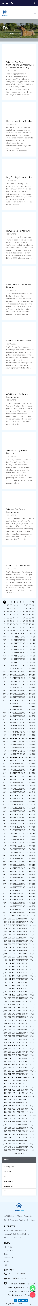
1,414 (25, 1080)
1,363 (13, 1061)
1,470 (25, 1103)
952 (8, 903)
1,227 (13, 1008)
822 (8, 862)
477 (23, 751)
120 (33, 637)
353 (11, 713)
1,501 (21, 1115)
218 (27, 669)
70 (33, 621)
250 (33, 678)
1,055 (29, 938)
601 (4, 792)
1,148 (17, 976)
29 (30, 608)
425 (17, 735)
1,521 (5, 1125)
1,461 (21, 1099)
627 (23, 798)
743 (11, 836)
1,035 (13, 932)
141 (4, 646)
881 (4, 881)
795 (17, 852)
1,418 (9, 1084)
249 (30, 678)
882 (8, 881)
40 (33, 612)
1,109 (21, 960)
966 (20, 906)
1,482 (9, 1109)
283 (11, 691)
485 (17, 754)
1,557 (21, 1137)
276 (20, 688)
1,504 (33, 1115)
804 (14, 856)
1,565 (21, 1141)
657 (23, 808)
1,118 (25, 963)
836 (20, 865)
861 (4, 875)
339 (30, 707)
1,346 (9, 1055)
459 (30, 745)
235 (17, 675)
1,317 (21, 1042)
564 (14, 779)
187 (23, 659)
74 (14, 624)
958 (27, 903)
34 (14, 612)
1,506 (9, 1118)
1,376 (33, 1065)
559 (30, 776)
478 (27, 751)
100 (33, 631)
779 (30, 846)
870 (33, 875)
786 (20, 849)
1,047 (29, 935)
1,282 (9, 1030)
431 (4, 738)
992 (7, 916)
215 (17, 669)
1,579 (13, 1147)
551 (4, 776)
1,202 (9, 998)
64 (14, 621)
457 (23, 745)
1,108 (17, 960)
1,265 (5, 1023)
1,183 (29, 989)
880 (33, 878)
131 (4, 643)
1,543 (29, 1131)
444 (14, 741)
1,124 (17, 966)
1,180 (17, 989)
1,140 (17, 973)
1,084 (17, 951)
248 (27, 678)
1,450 (9, 1096)
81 (5, 627)
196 (20, 662)
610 (33, 792)
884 (14, 881)
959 (30, 903)
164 (14, 653)
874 (14, 878)
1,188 (17, 992)
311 (4, 700)
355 (17, 713)
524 (14, 767)
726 (20, 830)
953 (11, 903)
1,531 (13, 1128)
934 (14, 897)
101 (4, 634)
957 (23, 903)
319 (30, 700)
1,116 (17, 963)
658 (27, 808)
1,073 (5, 947)
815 (17, 859)
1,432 (33, 1087)
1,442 (9, 1093)
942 (8, 900)
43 (11, 615)
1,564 (17, 1141)
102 (8, 634)
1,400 (33, 1074)
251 (4, 681)
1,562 (9, 1141)
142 (8, 646)
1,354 (9, 1058)
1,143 (29, 973)
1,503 (29, 1115)
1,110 (25, 960)
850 (33, 868)
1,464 (33, 1099)
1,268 (17, 1023)
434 (14, 738)
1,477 (21, 1106)
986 (20, 913)
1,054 (25, 938)
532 (8, 770)
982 (8, 913)
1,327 (29, 1046)
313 (11, 700)
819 (30, 859)
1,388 (17, 1071)
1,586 (9, 1150)
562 (8, 779)
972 (8, 909)
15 (17, 605)
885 (17, 881)
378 (27, 719)
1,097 (5, 957)
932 (8, 897)
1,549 (21, 1134)
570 (33, 779)
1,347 (13, 1055)
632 (8, 802)
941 (4, 900)
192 (8, 662)
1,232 (33, 1008)
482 (8, 754)
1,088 (33, 951)
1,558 (25, 1137)
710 (33, 824)
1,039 (29, 932)
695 (17, 821)
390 (33, 722)
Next (20, 1153)
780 (33, 846)
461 (4, 748)
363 (11, 716)
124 (14, 640)
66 (21, 621)
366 (20, 716)
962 (8, 906)
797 (23, 852)
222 (8, 672)
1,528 (33, 1125)
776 (20, 846)
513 (11, 764)
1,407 (29, 1077)
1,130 (9, 970)
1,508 (17, 1118)
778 (27, 846)
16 (21, 605)
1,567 (29, 1141)
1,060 (17, 941)
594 (14, 789)
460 (33, 745)
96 (21, 631)
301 (4, 697)
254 (14, 681)
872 (8, 878)
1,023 (29, 925)
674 (14, 814)
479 (30, 751)
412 (8, 732)
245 (17, 678)
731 (4, 833)
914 (14, 890)
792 (8, 852)
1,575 (29, 1144)
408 (27, 729)
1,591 (29, 1150)
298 (27, 694)
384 (14, 722)
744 (14, 836)
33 (11, 612)
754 (14, 840)
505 (17, 760)
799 (30, 852)
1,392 (33, 1071)
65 (17, 621)
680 (33, 814)
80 (33, 624)
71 (5, 624)
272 (8, 688)
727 (23, 830)
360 (33, 713)
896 (20, 884)
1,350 (25, 1055)
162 (8, 653)
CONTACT (9, 1270)
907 (23, 887)
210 (33, 665)
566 (20, 779)
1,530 (9, 1128)
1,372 (17, 1065)
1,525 (21, 1125)
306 (20, 697)
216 (20, 669)
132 (8, 643)
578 (27, 783)
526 (20, 767)
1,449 (5, 1096)
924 (14, 894)
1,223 (29, 1004)
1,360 (33, 1058)
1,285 (21, 1030)
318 (27, 700)
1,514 (9, 1122)
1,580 (17, 1147)
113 (11, 637)
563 (11, 779)
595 (17, 789)
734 (14, 833)
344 (14, 710)
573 (11, 783)
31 (5, 612)
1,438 (25, 1090)
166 (20, 653)
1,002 (9, 919)
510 (33, 760)
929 (30, 894)
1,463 (29, 1099)
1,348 (17, 1055)
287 (23, 691)
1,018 (9, 925)
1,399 (29, 1074)
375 (17, 719)
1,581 (21, 1147)
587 (23, 786)
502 (8, 760)
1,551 (29, 1134)
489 (30, 754)
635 (17, 802)
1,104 (33, 957)
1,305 (5, 1039)
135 (17, 643)
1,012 (17, 922)
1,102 (25, 957)
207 (23, 665)
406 (20, 729)
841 (4, 868)
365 (17, 716)
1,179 (13, 989)
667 (23, 811)
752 (8, 840)
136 (20, 643)
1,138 (9, 973)
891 (4, 884)
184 (14, 659)
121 (4, 640)
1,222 (25, 1004)
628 (27, 798)
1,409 (5, 1080)
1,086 (25, 951)
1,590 (25, 1150)
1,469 (21, 1103)
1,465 (5, 1103)
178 (27, 656)
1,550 (25, 1134)
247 (23, 678)
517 (23, 764)
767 (23, 843)
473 (11, 751)
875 (17, 878)
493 (11, 757)
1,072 (33, 944)
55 (17, 618)
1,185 (5, 992)
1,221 (21, 1004)
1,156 (17, 979)
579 (30, 783)
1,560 (33, 1137)
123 (11, 640)
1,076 (17, 947)
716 (20, 827)
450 (33, 741)
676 (20, 814)
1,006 (25, 919)
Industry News (9, 1167)
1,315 (13, 1042)
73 (11, 624)
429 (30, 735)
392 (8, 726)
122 (8, 640)
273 (11, 688)
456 (20, 745)
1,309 (21, 1039)
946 (20, 900)
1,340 (17, 1052)
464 (14, 748)
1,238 (25, 1011)
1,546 (9, 1134)
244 (14, 678)
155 (17, 650)
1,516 (17, 1122)
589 (30, 786)
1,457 (5, 1099)
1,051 (13, 938)
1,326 (25, 1046)
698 (27, 821)
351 (4, 713)
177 (23, 656)
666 (20, 811)
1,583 (29, 1147)
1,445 (21, 1093)
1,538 (9, 1131)
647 (23, 805)
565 (17, 779)
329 (30, 703)
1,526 (25, 1125)
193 (11, 662)
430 (33, 735)
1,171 (13, 985)
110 (33, 634)
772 (8, 846)
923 (11, 894)
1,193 (5, 995)
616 (20, 795)
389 (30, 722)
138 (27, 643)
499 (30, 757)
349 (30, 710)
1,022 (25, 925)
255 (17, 681)
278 (27, 688)
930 (33, 894)
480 (33, 751)
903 (11, 887)
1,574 (25, 1144)
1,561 (5, 1141)
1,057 (5, 941)
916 (20, 890)
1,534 (25, 1128)
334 (14, 707)
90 (33, 627)
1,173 (21, 985)
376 (20, 719)
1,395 (13, 1074)
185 (17, 659)
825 (17, 862)
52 (8, 618)
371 (4, 719)
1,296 (33, 1033)
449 (30, 741)
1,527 (29, 1125)
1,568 (33, 1141)
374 (14, 719)
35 (17, 612)
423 (11, 735)
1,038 (25, 932)
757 (23, 840)
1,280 (33, 1027)
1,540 (17, 1131)
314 (14, 700)
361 (4, 716)
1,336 (33, 1049)
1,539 (13, 1131)
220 (33, 669)
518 (27, 764)
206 (20, 665)
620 (33, 795)
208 (27, 665)
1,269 (21, 1023)
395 (17, 726)
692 (8, 821)
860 (33, 871)
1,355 (13, 1058)
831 (4, 865)
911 (4, 890)
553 (11, 776)
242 (8, 678)
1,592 (33, 1150)
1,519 (29, 1122)
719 (30, 827)
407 (23, 729)
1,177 (5, 989)
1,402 (9, 1077)
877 (23, 878)
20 (33, 605)
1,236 (17, 1011)
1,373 (21, 1065)
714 (14, 827)
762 (8, 843)
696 (20, 821)
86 (21, 627)
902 (8, 887)
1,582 (25, 1147)
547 (23, 773)
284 (14, 691)
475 (17, 751)
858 (27, 871)
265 (17, 684)
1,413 (21, 1080)
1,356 (17, 1058)
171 (4, 656)
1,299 (13, 1036)
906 (20, 887)
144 (14, 646)
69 (30, 621)
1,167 (29, 982)
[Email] (32, 1295)
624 (14, 798)
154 (14, 650)
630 (33, 798)
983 (11, 913)
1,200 (33, 995)
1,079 (29, 947)
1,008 (33, 919)
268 (27, 684)
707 (23, 824)
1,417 (5, 1084)
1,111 (29, 960)
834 (14, 865)
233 (11, 675)
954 (14, 903)
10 (33, 602)
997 (23, 916)
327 (23, 703)
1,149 (21, 976)
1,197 (21, 995)
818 (27, 859)
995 (17, 916)
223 (11, 672)
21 (5, 608)
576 (20, 783)
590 (33, 786)
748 (27, 836)
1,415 (29, 1080)
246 (20, 678)
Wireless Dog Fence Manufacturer (15, 510)
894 (14, 884)
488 (27, 754)
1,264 (33, 1020)
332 (8, 707)
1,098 (9, 957)
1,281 (5, 1030)
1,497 (5, 1115)
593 (11, 789)
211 (4, 669)
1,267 (13, 1023)
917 (23, 890)
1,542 (25, 1131)
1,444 (17, 1093)
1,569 (5, 1144)
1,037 (21, 932)
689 (30, 817)
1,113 (5, 963)
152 (8, 650)
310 (33, 697)
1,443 (13, 1093)
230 (33, 672)
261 (4, 684)
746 (20, 836)
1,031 (29, 928)
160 (33, 650)
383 (11, 722)
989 (30, 913)
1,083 (13, 951)
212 (8, 669)
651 (4, 808)
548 (27, 773)
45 (17, 615)
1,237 (21, 1011)
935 (17, 897)
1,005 (21, 919)
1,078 (25, 947)
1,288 (33, 1030)
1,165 (21, 982)
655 (17, 808)
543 (11, 773)
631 (4, 802)
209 (30, 665)
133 (11, 643)
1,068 (17, 944)
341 (4, 710)
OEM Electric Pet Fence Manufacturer (17, 395)
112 (8, 637)
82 (8, 627)
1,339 (13, 1052)
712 (8, 827)
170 (33, 653)
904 (14, 887)
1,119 (29, 963)
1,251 (13, 1017)
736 (20, 833)
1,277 (21, 1027)
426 (20, 735)
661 (4, 811)
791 (4, 852)
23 (11, 608)
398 (27, 726)
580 (33, 783)
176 (20, 656)
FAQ (5, 1176)
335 (17, 707)
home (7, 1243)
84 (14, 627)
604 (14, 792)
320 (33, 700)
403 (11, 729)
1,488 (33, 1109)
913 (11, 890)
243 (11, 678)
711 (4, 827)
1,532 (17, 1128)
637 (23, 802)
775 (17, 846)
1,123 (13, 966)
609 (30, 792)
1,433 (5, 1090)
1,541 (21, 1131)
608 (27, 792)
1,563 (13, 1141)
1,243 (13, 1014)
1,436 (17, 1090)
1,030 (25, 928)
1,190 (25, 992)
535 (17, 770)
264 (14, 684)
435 (17, 738)
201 (4, 665)
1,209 (5, 1001)
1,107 (13, 960)
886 (20, 881)
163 (11, 653)
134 (14, 643)
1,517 (21, 1122)
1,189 (21, 992)
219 (30, 669)
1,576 (33, 1144)
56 (21, 618)
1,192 (33, 992)
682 (8, 817)
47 (24, 615)
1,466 (9, 1103)
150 (33, 646)
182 (8, 659)
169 (30, 653)
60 (33, 618)
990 (33, 913)
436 (20, 738)
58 (27, 618)
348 (27, 710)
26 (21, 608)
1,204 (17, 998)
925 (17, 894)
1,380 (17, 1068)
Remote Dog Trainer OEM (18, 231)
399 (30, 726)
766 (20, 843)
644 (14, 805)
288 (27, 691)
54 (14, 618)
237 (23, 675)
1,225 (5, 1008)
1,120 (33, 963)
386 (20, 722)
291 (4, 694)
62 (8, 621)
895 (17, 884)
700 (33, 821)
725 (17, 830)
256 (20, 681)
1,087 (29, 951)
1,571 (13, 1144)
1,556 (17, 1137)
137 (23, 643)
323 (11, 703)
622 (8, 798)
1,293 (21, 1033)
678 (27, 814)
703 (11, 824)
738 (27, 833)
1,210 (9, 1001)
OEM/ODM (8, 1250)
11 (5, 605)
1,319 (29, 1042)
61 (5, 621)
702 (8, 824)
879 (30, 878)
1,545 (5, 1134)
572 (8, 783)
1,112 (33, 960)
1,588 (17, 1150)
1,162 (9, 982)
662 (8, 811)
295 (17, 694)
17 (24, 605)
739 (30, 833)
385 (17, 722)
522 (8, 767)
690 (33, 817)
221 (4, 672)
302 (8, 697)
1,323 (13, 1046)
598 (27, 789)
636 (20, 802)
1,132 (17, 970)
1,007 (29, 919)
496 (20, 757)
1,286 (25, 1030)
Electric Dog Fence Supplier (19, 565)
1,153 (5, 979)
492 (8, 757)
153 (11, 650)
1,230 (25, 1008)
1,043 (13, 935)
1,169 (5, 985)
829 (30, 862)
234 (14, 675)
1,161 (5, 982)
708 (27, 824)
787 (23, 849)
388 (27, 722)
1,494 (25, 1112)
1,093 (21, 954)
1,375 (29, 1065)
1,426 (9, 1087)
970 (33, 906)
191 (4, 662)
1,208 (33, 998)
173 (11, 656)
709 (30, 824)
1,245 (21, 1014)
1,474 (9, 1106)
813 (11, 859)
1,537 (5, 1131)
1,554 (9, 1137)
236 (20, 675)
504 (14, 760)
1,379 (13, 1068)
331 (4, 707)
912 (8, 890)
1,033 (5, 932)
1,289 (5, 1033)
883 (11, 881)
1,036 (17, 932)
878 (27, 878)
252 (8, 681)
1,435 (13, 1090)
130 (33, 640)
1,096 (33, 954)
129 (30, 640)
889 (30, 881)
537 (23, 770)
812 (8, 859)
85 (17, 627)
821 (4, 862)
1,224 (33, 1004)
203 (11, 665)
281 (4, 691)
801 (4, 856)
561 (4, 779)
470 (33, 748)
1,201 (5, 998)
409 (30, 729)
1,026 (9, 928)
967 (23, 906)
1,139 (13, 973)
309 (30, 697)
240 (33, 675)
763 (11, 843)
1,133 (21, 970)
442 (8, 741)
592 (8, 789)
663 (11, 811)
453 (11, 745)
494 (14, 757)
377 (23, 719)
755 (17, 840)
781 (4, 849)
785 (17, 849)
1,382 (25, 1068)
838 (27, 865)
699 (30, 821)
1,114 (9, 963)
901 (4, 887)
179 (30, 656)
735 (17, 833)
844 (14, 868)
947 (23, 900)
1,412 (17, 1080)
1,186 (9, 992)
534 (14, 770)
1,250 (9, 1017)
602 (8, 792)
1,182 (25, 989)
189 (30, 659)
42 (8, 615)
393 (11, 726)
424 (14, 735)
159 (30, 650)
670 (33, 811)
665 (17, 811)
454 (14, 745)
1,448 (33, 1093)
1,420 (17, 1084)
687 (23, 817)
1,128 (33, 966)
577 (23, 783)
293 (11, 694)
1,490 (9, 1112)
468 (27, 748)
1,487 (29, 1109)
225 (17, 672)
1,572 (17, 1144)
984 (14, 913)
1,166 (25, 982)
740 (33, 833)
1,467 (13, 1103)
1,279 (29, 1027)
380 (33, 719)
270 (33, 684)
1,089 (5, 954)
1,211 (13, 1001)
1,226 (9, 1008)
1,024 (33, 925)
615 (17, 795)
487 (23, 754)
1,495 (29, 1112)
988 (27, 913)
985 (17, 913)
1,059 (13, 941)
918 (27, 890)
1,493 (21, 1112)
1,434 (9, 1090)
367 (23, 716)
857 (23, 871)
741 (4, 836)
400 (33, 726)
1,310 (25, 1039)
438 (27, 738)
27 (24, 608)
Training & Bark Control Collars (16, 1234)
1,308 (17, 1039)
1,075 (13, 947)
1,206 (25, 998)
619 (30, 795)
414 (14, 732)
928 (27, 894)
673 (11, 814)
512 (8, 764)
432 (8, 738)
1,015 (29, 922)
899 (30, 884)
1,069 (21, 944)
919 (30, 890)
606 (20, 792)
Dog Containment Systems (15, 1230)
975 (17, 909)
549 (30, 773)
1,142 (25, 973)
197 (23, 662)
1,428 (17, 1087)
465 (17, 748)
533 (11, 770)
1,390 (25, 1071)
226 (20, 672)
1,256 (33, 1017)
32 (8, 612)
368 (27, 716)
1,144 (33, 973)
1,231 (29, 1008)
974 (14, 909)
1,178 (9, 989)
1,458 (9, 1099)
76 (21, 624)
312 (8, 700)
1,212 (17, 1001)
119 (30, 637)
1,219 (13, 1004)
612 (8, 795)
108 (27, 634)
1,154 (9, 979)
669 (30, 811)
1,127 (29, 966)
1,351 (29, 1055)
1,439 (29, 1090)
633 (11, 802)
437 (23, 738)
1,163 (13, 982)
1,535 (29, 1128)
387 (23, 722)
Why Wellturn (9, 1181)
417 (23, 732)
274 (14, 688)
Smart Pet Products (12, 1238)
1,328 (33, 1046)
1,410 (9, 1080)
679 (30, 814)
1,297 (5, 1036)
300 (33, 694)
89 (30, 627)
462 (8, 748)
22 (8, 608)
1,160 (33, 979)
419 (30, 732)
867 (23, 875)
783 (11, 849)
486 (20, 754)
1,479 (29, 1106)
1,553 (5, 1137)
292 (8, 694)
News (6, 1261)
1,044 (17, 935)
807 (23, 856)
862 (8, 875)
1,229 (21, 1008)
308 (27, 697)
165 (17, 653)
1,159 (29, 979)
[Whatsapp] (32, 1288)
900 (33, 884)
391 (4, 726)
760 (33, 840)
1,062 (25, 941)
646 (20, 805)
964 (14, 906)
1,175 (29, 985)
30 (33, 608)
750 (33, 836)
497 (23, 757)
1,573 (21, 1144)
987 (23, 913)
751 (4, 840)
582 (8, 786)
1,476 (17, 1106)
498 (27, 757)
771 (4, 846)
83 (11, 627)
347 (23, 710)
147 (23, 646)
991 (4, 916)
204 (14, 665)
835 (17, 865)
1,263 (29, 1020)
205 (17, 665)
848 (27, 868)
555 (17, 776)
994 (13, 916)
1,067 (13, 944)
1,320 (33, 1042)
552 (8, 776)
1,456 (33, 1096)
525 (17, 767)
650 (33, 805)
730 (33, 830)
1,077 (21, 947)
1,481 (5, 1109)
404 (14, 729)
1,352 (33, 1055)
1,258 (9, 1020)
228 (27, 672)
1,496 (33, 1112)
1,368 (33, 1061)
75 (17, 624)
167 (23, 653)
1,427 (13, 1087)
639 (30, 802)
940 (33, 897)
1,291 (13, 1033)
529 (30, 767)
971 (4, 909)
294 (14, 694)
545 (17, 773)
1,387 (13, 1071)
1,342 (25, 1052)
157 (23, 650)
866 (20, 875)
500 (33, 757)
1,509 (21, 1118)
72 (8, 624)
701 (4, 824)
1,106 (9, 960)
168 (27, 653)
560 (33, 776)
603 (11, 792)
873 (11, 878)
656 (20, 808)
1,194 (9, 995)
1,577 (5, 1147)
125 (17, 640)
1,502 (25, 1115)
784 (14, 849)
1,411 (13, 1080)
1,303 (29, 1036)
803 (11, 856)
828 (27, 862)
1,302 (25, 1036)
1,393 (5, 1074)
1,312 (33, 1039)
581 (4, 786)
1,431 (29, 1087)
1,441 (5, 1093)
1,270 (25, 1023)
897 (23, 884)
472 (8, 751)
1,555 (13, 1137)
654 (14, 808)
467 (23, 748)
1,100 (17, 957)
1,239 (29, 1011)
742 (8, 836)
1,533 (21, 1128)
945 (17, 900)
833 (11, 865)
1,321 (5, 1046)
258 (27, 681)
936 (20, 897)
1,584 (33, 1147)
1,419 (13, 1084)
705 (17, 824)
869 (30, 875)
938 (27, 897)
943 (11, 900)
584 (14, 786)
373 (11, 719)
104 (14, 634)
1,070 (25, 944)
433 (11, 738)
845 (17, 868)
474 (14, 751)
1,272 (33, 1023)
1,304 (33, 1036)
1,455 (29, 1096)
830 (33, 862)
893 (11, 884)
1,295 (29, 1033)
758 (27, 840)
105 (17, 634)
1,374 (25, 1065)
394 (14, 726)
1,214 (25, 1001)
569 (30, 779)
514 (14, 764)
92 (8, 631)
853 (11, 871)
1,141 (21, 973)
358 (27, 713)
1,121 (5, 966)
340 (33, 707)
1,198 (25, 995)
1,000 (33, 916)
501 (4, 760)
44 (14, 615)
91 (5, 631)
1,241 (5, 1014)
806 (20, 856)
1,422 (25, 1084)
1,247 (29, 1014)
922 (8, 894)
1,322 (9, 1046)
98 (27, 631)
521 (4, 767)
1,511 (29, 1118)
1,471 (29, 1103)
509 (30, 760)
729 (30, 830)
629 (30, 798)
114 (14, 637)
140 (33, 643)
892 (8, 884)
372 (8, 719)
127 (23, 640)
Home (12, 33)
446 (20, 741)
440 (33, 738)
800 (33, 852)
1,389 (21, 1071)
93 (11, 631)
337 (23, 707)
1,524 (17, 1125)
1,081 (5, 951)
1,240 (33, 1011)
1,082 (9, 951)
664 (14, 811)
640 (33, 802)
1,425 (5, 1087)
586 (20, 786)
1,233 (5, 1011)
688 (27, 817)
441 (4, 741)
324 (14, 703)
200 (33, 662)
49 (30, 615)
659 (30, 808)
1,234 (9, 1011)
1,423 (29, 1084)
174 (14, 656)
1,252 (17, 1017)
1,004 (17, 919)
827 (23, 862)
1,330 (9, 1049)
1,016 (33, 922)
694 (14, 821)
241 (4, 678)
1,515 (13, 1122)
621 (4, 798)
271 (4, 688)
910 (33, 887)
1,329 (5, 1049)
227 (23, 672)
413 (11, 732)
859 (30, 871)
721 (4, 830)
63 (11, 621)
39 (30, 612)
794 (14, 852)
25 (17, 608)
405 (17, 729)
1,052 (17, 938)
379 (30, 719)
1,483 (13, 1109)
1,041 (5, 935)
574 (14, 783)
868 (27, 875)
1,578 (9, 1147)
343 (11, 710)
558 (27, 776)
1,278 (25, 1027)
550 (33, 773)
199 (30, 662)
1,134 (25, 970)
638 (27, 802)
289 (30, 691)
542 (8, 773)
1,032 (33, 928)
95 (17, 631)
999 (29, 916)
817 (23, 859)
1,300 (17, 1036)
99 (30, 631)
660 (33, 808)
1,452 (17, 1096)
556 (20, 776)
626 (20, 798)
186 (20, 659)
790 (33, 849)
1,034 (9, 932)
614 (14, 795)
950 (33, 900)
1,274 (9, 1027)
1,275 (13, 1027)
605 (17, 792)
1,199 (29, 995)
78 (27, 624)
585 (17, 786)
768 (27, 843)
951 (4, 903)
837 (23, 865)
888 (27, 881)
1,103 (29, 957)
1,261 (21, 1020)
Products (7, 1172)
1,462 (25, 1099)
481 (4, 754)
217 (23, 669)
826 (20, 862)
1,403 (13, 1077)
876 (20, 878)
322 (8, 703)
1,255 (29, 1017)
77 (24, 624)
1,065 (5, 944)
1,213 (21, 1001)
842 (8, 868)
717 (23, 827)
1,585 (5, 1150)
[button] (34, 3)
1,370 (9, 1065)
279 (30, 688)
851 (4, 871)
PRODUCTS (9, 1226)
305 (17, 697)
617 (23, 795)
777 (23, 846)
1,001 (5, 919)
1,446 (25, 1093)
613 (11, 795)
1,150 (25, 976)
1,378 (9, 1068)
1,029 (21, 928)
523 (11, 767)
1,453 (21, 1096)
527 (23, 767)
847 (23, 868)
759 (30, 840)
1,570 (9, 1144)
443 (11, 741)
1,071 (29, 944)
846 (20, 868)
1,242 (9, 1014)
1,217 (5, 1004)
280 (33, 688)
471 (4, 751)
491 (4, 757)
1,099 (13, 957)
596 (20, 789)
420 (33, 732)
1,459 (13, 1099)
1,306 (9, 1039)
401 (4, 729)
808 (27, 856)
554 (14, 776)
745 (17, 836)
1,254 (25, 1017)
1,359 (29, 1058)
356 (20, 713)
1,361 (5, 1061)
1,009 (5, 922)
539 (30, 770)
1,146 (9, 976)
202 (8, 665)
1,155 (13, 979)
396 (20, 726)
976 (20, 909)
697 (23, 821)
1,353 (5, 1058)
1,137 (5, 973)
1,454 (25, 1096)
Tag (17, 33)
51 (5, 618)
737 (23, 833)
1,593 (15, 1153)
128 (27, 640)
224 (14, 672)
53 (11, 618)
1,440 (33, 1090)
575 (17, 783)
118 (27, 637)
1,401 (5, 1077)
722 (8, 830)
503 (11, 760)
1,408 (33, 1077)
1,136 (33, 970)
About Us (7, 1191)
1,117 (21, 963)
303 (11, 697)
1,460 (17, 1099)
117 (23, 637)
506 (20, 760)
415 (17, 732)
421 (4, 735)
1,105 (5, 960)
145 (17, 646)
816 (20, 859)
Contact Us (8, 1186)
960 (33, 903)
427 (23, 735)
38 (27, 612)
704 (14, 824)
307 (23, 697)
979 (30, 909)
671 (4, 814)
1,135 (29, 970)
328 (27, 703)
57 (24, 618)
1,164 (17, 982)
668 (27, 811)
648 (27, 805)
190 (33, 659)
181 (4, 659)
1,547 (13, 1134)
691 (4, 821)
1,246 (25, 1014)
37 (24, 612)
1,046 (25, 935)
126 (20, 640)
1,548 (17, 1134)
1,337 (5, 1052)
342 (8, 710)
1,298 (9, 1036)
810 (33, 856)
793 (11, 852)
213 (11, 669)
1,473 (5, 1106)
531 (4, 770)
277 (23, 688)
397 (23, 726)
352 (8, 713)
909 (30, 887)
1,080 (33, 947)
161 (4, 653)
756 (20, 840)
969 (30, 906)
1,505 (5, 1118)
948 (27, 900)
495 (17, 757)
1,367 (29, 1061)
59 (30, 618)
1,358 (25, 1058)
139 (30, 643)
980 (33, 909)
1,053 (21, 938)
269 (30, 684)
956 (20, 903)
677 (23, 814)
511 (4, 764)
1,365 (21, 1061)
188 (27, 659)
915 (17, 890)
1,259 (13, 1020)
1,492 (17, 1112)
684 (14, 817)
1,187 (13, 992)
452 (8, 745)
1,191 (29, 992)
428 (27, 735)
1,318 (25, 1042)
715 (17, 827)
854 (14, 871)
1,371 (13, 1065)
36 (21, 612)
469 (30, 748)
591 (4, 789)
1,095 (29, 954)
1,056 (33, 938)
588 (27, 786)
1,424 (33, 1084)
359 (30, 713)
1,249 (5, 1017)
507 (23, 760)
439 (30, 738)
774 (14, 846)
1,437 (21, 1090)
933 (11, 897)
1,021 (21, 925)
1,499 (13, 1115)
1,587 (13, 1150)
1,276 (17, 1027)
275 (17, 688)
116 (20, 637)
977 (23, 909)
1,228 (17, 1008)
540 (33, 770)
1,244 (17, 1014)
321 (4, 703)
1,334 (25, 1049)
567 (23, 779)
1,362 (9, 1061)
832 (8, 865)
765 (17, 843)
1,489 (5, 1112)
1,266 (9, 1023)
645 (17, 805)
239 (30, 675)
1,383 (29, 1068)
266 (20, 684)
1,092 (17, 954)
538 (27, 770)
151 (4, 650)
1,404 (17, 1077)
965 (17, 906)
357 (23, 713)
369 (30, 716)
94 (14, 631)
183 (11, 659)
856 (20, 871)
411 (4, 732)
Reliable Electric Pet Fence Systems (18, 285)
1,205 (21, 998)
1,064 (33, 941)
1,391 (29, 1071)
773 (11, 846)
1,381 (21, 1068)
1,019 (13, 925)
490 (33, 754)
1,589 (21, 1150)
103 (11, 634)
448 (27, 741)
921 (4, 894)
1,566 (25, 1141)
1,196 (17, 995)
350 (33, 710)
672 (8, 814)
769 (30, 843)
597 (23, 789)
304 (14, 697)
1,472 (33, 1103)
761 (4, 843)
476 (20, 751)
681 (4, 817)
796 (20, 852)
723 (11, 830)
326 (20, 703)
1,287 (29, 1030)
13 (11, 605)
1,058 (9, 941)
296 (20, 694)
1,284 (17, 1030)
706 (20, 824)
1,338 (9, 1052)
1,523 (13, 1125)
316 (20, 700)
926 (20, 894)
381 (4, 722)
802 (8, 856)
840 (33, 865)
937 (23, 897)
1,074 (9, 947)
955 (17, 903)
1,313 (5, 1042)
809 (30, 856)
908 (27, 887)
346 (20, 710)
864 (14, 875)
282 (8, 691)
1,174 (25, 985)
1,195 (13, 995)
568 (27, 779)
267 (23, 684)
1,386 (9, 1071)
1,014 (25, 922)
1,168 (33, 982)
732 (8, 833)
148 (27, 646)
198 (27, 662)
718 (27, 827)
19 (30, 605)
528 (27, 767)
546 (20, 773)
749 (30, 836)
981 (4, 913)
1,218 (9, 1004)
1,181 (21, 989)
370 (33, 716)
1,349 (21, 1055)
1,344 (33, 1052)
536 (20, 770)
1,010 (9, 922)
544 (14, 773)
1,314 (9, 1042)
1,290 (9, 1033)
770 (33, 843)
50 (33, 615)
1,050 (9, 938)
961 (4, 906)
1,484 (17, 1109)
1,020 (17, 925)
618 (27, 795)
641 (4, 805)
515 (17, 764)
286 (20, 691)
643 (11, 805)
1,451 (13, 1096)
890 (33, 881)
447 (23, 741)
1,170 (9, 985)
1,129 (5, 970)
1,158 (25, 979)
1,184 (33, 989)
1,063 (29, 941)
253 (11, 681)
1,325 (21, 1046)
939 (30, 897)
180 (33, 656)
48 (27, 615)
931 (4, 897)
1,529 (5, 1128)
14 (14, 605)
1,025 (5, 928)
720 (33, 827)
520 (33, 764)
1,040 (33, 932)
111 (4, 637)
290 (33, 691)
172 (8, 656)
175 (17, 656)
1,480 (33, 1106)
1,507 (13, 1118)
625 (17, 798)
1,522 (9, 1125)
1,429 (21, 1087)
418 (27, 732)
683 (11, 817)
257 (23, 681)
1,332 (17, 1049)
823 (11, 862)
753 (11, 840)
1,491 (13, 1112)
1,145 (5, 976)
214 (14, 669)
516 (20, 764)
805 (17, 856)
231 (4, 675)
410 (33, 729)
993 (10, 916)
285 (17, 691)
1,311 (29, 1039)
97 (24, 631)
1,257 (5, 1020)
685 (17, 817)
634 (14, 802)
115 (17, 637)
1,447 (29, 1093)
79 (30, 624)
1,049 (5, 938)
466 (20, 748)
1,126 (25, 966)
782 (8, 849)
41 (5, 615)
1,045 (21, 935)
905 (17, 887)
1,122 (9, 966)
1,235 (13, 1011)
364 (14, 716)
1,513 (5, 1122)
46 (21, 615)
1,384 (33, 1068)
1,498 (9, 1115)
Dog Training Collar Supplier (19, 121)
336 (20, 707)
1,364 (17, 1061)
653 (11, 808)
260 (33, 681)
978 (27, 909)
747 (23, 836)
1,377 (5, 1068)
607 (23, 792)
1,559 (29, 1137)
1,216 (33, 1001)
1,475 (13, 1106)
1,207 (29, 998)
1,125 (21, 966)
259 (30, 681)
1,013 (21, 922)
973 (11, 909)
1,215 (29, 1001)
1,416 (33, 1080)
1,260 (17, 1020)
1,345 (5, 1055)
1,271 (29, 1023)
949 (30, 900)
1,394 (9, 1074)
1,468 (17, 1103)
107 (23, 634)
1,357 (21, 1058)
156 (20, 650)
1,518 (25, 1122)
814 (14, 859)
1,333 (21, 1049)
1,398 (25, 1074)
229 (30, 672)
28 (27, 608)
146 (20, 646)
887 (23, 881)
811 (4, 859)
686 (20, 817)
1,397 (21, 1074)
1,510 (25, 1118)
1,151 (29, 976)
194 (14, 662)
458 (27, 745)
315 (17, 700)
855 (17, 871)
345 (17, 710)
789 (30, 849)
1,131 (13, 970)
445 (17, 741)
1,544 (33, 1131)
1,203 (13, 998)
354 (14, 713)
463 (11, 748)
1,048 (33, 935)
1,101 (21, 957)
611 (4, 795)
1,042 (9, 935)
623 (11, 798)
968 (27, 906)
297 (23, 694)
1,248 (33, 1014)
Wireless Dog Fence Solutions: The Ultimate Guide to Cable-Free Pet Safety (20, 65)
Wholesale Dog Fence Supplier (16, 451)
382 (8, 722)
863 (11, 875)
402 (8, 729)
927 (23, 894)
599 (30, 789)
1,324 (17, 1046)
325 (17, 703)
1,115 (13, 963)
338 (27, 707)
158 (27, 650)
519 (30, 764)
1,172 (17, 985)
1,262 (25, 1020)
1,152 (33, 976)
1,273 (5, 1027)
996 (20, 916)
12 (8, 605)
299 (30, 694)
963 (11, 906)
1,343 (29, 1052)
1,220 (17, 1004)
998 (26, 916)
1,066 (9, 944)
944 (14, 900)
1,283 (13, 1030)
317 (23, 700)
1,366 (25, 1061)
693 (11, 821)
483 (11, 754)
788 (27, 849)
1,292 (17, 1033)
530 (33, 767)
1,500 (17, 1115)
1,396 (17, 1074)
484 (14, 754)
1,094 (25, 954)
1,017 (5, 925)
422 (8, 735)
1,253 (21, 1017)
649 (30, 805)
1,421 (21, 1084)
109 (30, 634)
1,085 (21, 951)
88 (27, 627)
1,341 (21, 1052)
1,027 (13, 928)
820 (33, 859)
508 (27, 760)
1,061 (21, 941)
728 (27, 830)
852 (8, 871)
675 (17, 814)
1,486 (25, 1109)
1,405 (21, 1077)
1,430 (25, 1087)
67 (24, 621)
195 (17, 662)
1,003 (13, 919)
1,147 (13, 976)
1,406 (25, 1077)
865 (17, 875)
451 (4, 745)
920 (33, 890)
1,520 (33, 1122)
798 (27, 852)
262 (8, 684)
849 (30, 868)
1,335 (29, 1049)
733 (11, 833)
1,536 (33, 1128)
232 (8, 675)
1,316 (17, 1042)
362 (8, 716)
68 (27, 621)
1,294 (25, 1033)
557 (23, 776)
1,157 (21, 979)
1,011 (13, 922)
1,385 (5, 1071)
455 (17, 745)
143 (11, 646)
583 (11, 786)
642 (8, 805)
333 (11, 707)
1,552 (33, 1134)
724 (14, 830)
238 (27, 675)
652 (8, 808)
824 (14, 862)
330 (33, 703)
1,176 (33, 985)
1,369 (5, 1065)
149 (30, 646)
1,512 (33, 1118)
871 (4, 878)
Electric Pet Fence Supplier (18, 340)
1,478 (25, 1106)
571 (4, 783)
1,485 (21, 1109)
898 (27, 884)
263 (11, 684)
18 (27, 605)
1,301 (21, 1036)
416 (20, 732)
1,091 (13, 954)
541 (4, 773)
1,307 (13, 1039)
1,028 (17, 928)
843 (11, 868)
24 (14, 608)
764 (14, 843)
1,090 (9, 954)
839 (30, 865)
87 (24, 627)
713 (11, 827)
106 (20, 634)
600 (33, 789)
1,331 (13, 1049)
